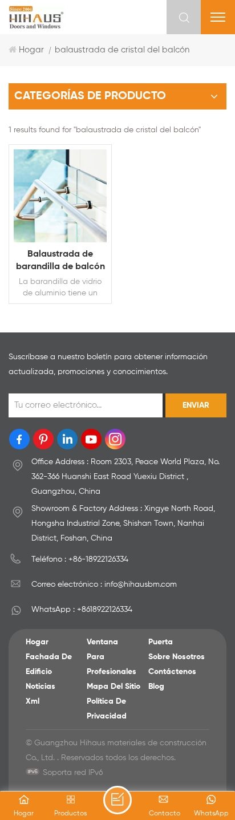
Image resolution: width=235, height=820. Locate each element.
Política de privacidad (107, 708)
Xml (32, 701)
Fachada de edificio (49, 664)
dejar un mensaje (117, 800)
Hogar (31, 50)
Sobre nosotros (176, 657)
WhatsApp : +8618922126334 (81, 610)
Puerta (160, 642)
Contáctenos (172, 672)
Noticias (40, 687)
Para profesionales (111, 664)
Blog (156, 687)
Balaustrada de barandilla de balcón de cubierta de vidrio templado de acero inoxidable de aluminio (60, 261)
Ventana (102, 642)
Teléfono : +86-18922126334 (79, 559)
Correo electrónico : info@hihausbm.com (104, 584)
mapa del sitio (113, 687)
